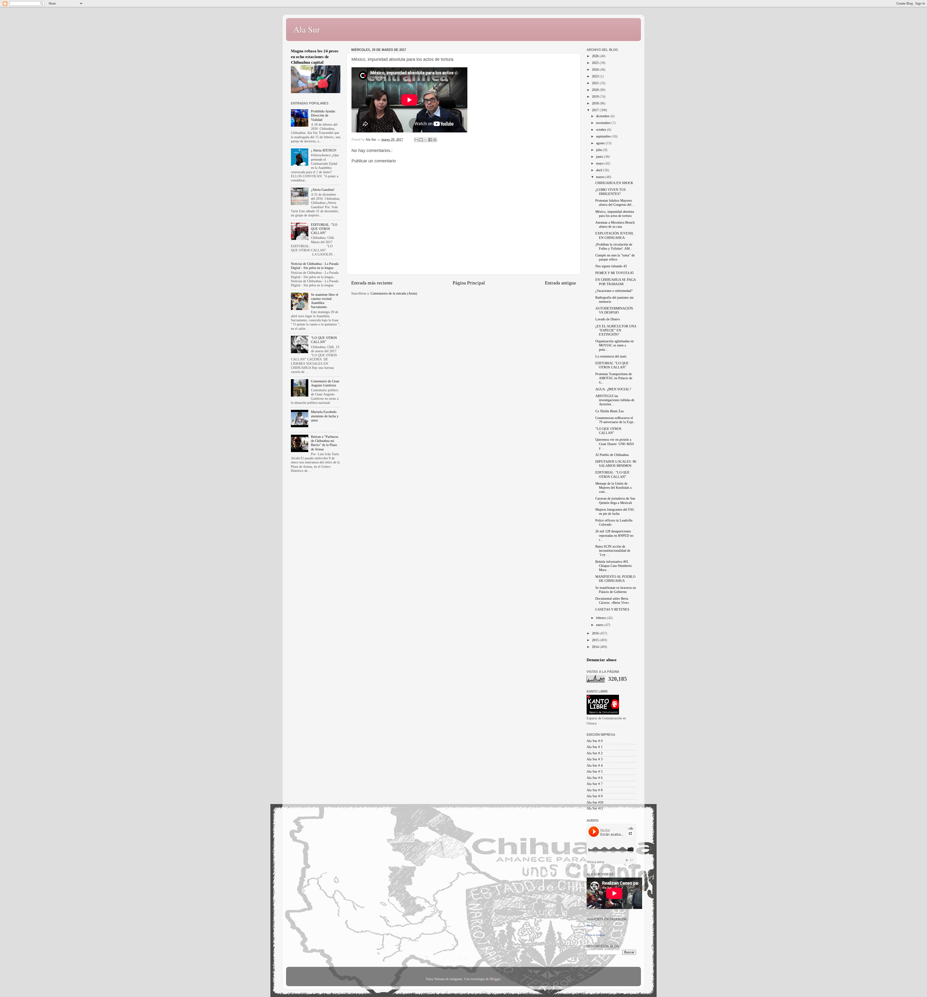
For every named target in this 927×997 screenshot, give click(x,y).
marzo (600, 177)
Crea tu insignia (596, 935)
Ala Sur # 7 (595, 784)
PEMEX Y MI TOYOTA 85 (614, 273)
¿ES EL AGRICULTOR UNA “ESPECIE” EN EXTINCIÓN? (615, 330)
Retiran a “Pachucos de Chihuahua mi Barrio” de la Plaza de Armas (324, 443)
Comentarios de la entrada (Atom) (394, 293)
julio (599, 150)
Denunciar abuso (602, 660)
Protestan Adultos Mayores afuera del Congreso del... (614, 202)
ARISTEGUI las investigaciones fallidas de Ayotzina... (614, 400)
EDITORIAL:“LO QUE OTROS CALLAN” (612, 365)
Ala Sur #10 (595, 802)
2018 (596, 103)
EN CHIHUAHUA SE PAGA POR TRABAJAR (615, 282)
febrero (601, 618)
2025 (596, 63)
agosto (601, 143)
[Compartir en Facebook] (430, 139)
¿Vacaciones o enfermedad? (613, 291)
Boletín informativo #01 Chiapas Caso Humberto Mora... (613, 566)
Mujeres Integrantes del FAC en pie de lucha (614, 512)
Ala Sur (306, 29)
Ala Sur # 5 (595, 771)
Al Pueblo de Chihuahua (612, 455)
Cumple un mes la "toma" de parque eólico (615, 257)
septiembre (604, 136)
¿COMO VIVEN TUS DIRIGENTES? (610, 192)
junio (600, 156)
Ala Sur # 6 (595, 778)
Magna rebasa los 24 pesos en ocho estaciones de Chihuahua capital (314, 57)
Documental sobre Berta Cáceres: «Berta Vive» (612, 601)
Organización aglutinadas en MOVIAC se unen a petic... (614, 345)
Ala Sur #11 (595, 808)
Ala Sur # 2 (595, 753)
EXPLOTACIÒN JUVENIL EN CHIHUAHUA (614, 235)
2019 (596, 96)
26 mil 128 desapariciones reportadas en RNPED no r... (614, 535)
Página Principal (469, 282)
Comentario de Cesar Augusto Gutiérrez (325, 383)
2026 (596, 56)
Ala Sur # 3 (595, 759)
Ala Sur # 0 (595, 741)
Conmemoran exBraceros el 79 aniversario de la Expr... (615, 420)
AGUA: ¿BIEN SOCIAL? (613, 389)
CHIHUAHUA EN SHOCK (614, 183)
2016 (596, 633)
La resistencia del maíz (610, 356)
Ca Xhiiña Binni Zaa (609, 411)
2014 (596, 647)
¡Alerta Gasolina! (323, 190)
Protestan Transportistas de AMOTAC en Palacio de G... (613, 378)
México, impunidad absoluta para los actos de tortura (614, 214)
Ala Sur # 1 (595, 747)
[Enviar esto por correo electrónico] (416, 139)
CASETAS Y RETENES (612, 609)
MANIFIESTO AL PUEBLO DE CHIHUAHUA (615, 579)
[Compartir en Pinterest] (434, 139)
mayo (600, 163)
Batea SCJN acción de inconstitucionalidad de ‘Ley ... (612, 550)
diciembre (603, 116)
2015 (596, 640)
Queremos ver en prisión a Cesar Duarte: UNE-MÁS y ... (614, 444)
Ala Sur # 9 (595, 796)
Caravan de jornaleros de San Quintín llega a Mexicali (615, 500)
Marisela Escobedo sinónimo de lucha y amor (324, 416)
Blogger (495, 979)
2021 (596, 83)
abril (599, 170)
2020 (596, 90)
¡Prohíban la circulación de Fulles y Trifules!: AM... (613, 246)
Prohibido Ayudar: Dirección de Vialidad (323, 115)
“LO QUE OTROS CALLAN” (324, 340)
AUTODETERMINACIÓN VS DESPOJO (614, 310)
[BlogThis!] (421, 139)
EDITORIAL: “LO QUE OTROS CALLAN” (324, 229)
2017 (596, 110)
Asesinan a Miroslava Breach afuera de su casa (615, 224)
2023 (596, 76)
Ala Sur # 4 (595, 765)
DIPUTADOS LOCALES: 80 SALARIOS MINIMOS (615, 464)
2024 (596, 69)
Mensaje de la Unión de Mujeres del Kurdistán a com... (613, 487)
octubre (601, 129)
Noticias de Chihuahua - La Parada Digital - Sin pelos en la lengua (314, 266)
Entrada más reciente (372, 282)
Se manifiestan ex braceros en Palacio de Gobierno (615, 590)
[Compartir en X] (425, 139)
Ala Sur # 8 (595, 790)
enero (600, 625)
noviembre (603, 123)
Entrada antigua (560, 282)
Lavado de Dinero (607, 319)
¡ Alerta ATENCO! (324, 150)
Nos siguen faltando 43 (611, 266)
